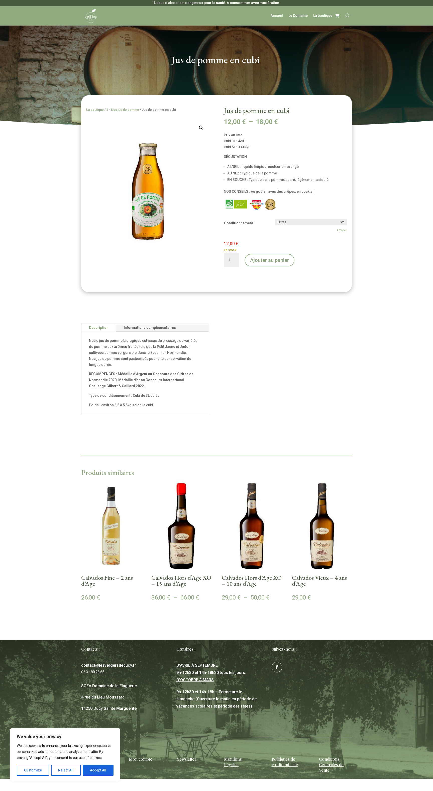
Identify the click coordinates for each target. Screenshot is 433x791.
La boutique (322, 16)
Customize (33, 770)
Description (99, 328)
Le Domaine (298, 16)
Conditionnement (238, 223)
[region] (65, 754)
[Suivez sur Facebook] (277, 667)
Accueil (277, 16)
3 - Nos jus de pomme (122, 110)
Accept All (98, 770)
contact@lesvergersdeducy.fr (108, 665)
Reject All (65, 770)
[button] (201, 127)
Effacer (342, 230)
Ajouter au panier (269, 260)
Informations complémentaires (150, 328)
